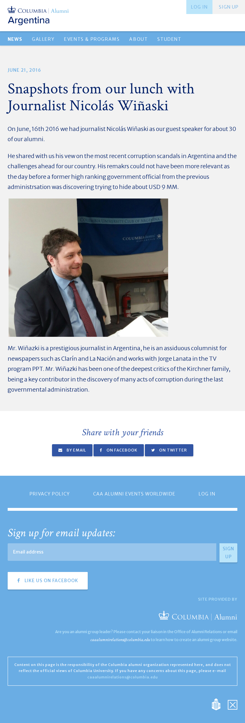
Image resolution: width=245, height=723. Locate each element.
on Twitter (172, 450)
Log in (199, 7)
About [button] (138, 39)
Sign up (229, 7)
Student (169, 39)
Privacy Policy (50, 494)
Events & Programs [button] (92, 39)
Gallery (43, 39)
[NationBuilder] (219, 703)
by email (76, 450)
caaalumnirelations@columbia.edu (120, 640)
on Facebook (121, 450)
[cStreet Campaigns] (232, 703)
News (15, 39)
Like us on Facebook (50, 580)
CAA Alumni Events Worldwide (134, 494)
